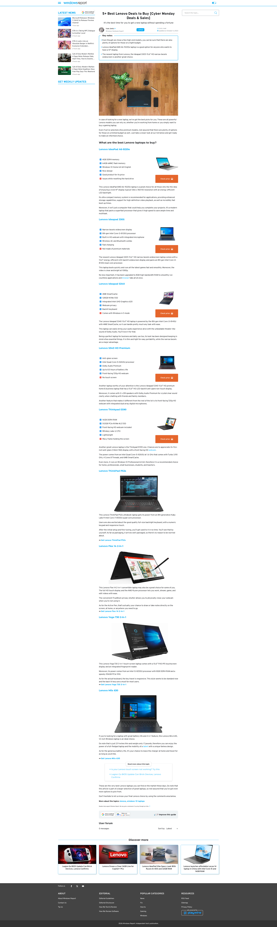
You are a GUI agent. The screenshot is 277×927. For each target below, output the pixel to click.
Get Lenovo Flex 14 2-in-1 (112, 611)
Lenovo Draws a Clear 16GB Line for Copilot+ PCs (118, 867)
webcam (152, 450)
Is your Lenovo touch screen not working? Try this (135, 769)
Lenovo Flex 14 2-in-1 (111, 546)
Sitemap (184, 903)
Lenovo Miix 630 (108, 690)
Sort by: (161, 828)
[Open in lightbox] (138, 493)
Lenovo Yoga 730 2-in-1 (112, 617)
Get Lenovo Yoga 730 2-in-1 (113, 684)
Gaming (143, 911)
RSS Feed (185, 898)
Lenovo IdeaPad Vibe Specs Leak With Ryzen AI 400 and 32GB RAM (159, 867)
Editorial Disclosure (106, 903)
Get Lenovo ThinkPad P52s (113, 540)
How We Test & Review (108, 907)
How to (143, 907)
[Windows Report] (75, 3)
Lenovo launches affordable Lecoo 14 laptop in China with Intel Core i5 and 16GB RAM (200, 869)
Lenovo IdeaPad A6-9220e (114, 149)
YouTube (83, 886)
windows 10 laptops (136, 801)
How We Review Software (109, 911)
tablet (145, 746)
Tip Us (60, 907)
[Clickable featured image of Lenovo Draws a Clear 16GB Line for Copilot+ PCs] (118, 854)
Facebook (71, 886)
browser (125, 278)
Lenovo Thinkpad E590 (112, 409)
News (142, 898)
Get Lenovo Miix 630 (110, 758)
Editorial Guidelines (106, 898)
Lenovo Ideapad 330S (111, 219)
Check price (165, 179)
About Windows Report (67, 898)
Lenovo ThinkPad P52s (112, 471)
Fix (141, 903)
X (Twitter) (77, 886)
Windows (143, 916)
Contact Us (62, 903)
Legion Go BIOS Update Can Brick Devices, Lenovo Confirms (77, 867)
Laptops (140, 30)
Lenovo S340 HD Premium (114, 348)
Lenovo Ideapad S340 (112, 283)
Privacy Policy (186, 907)
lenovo (123, 801)
